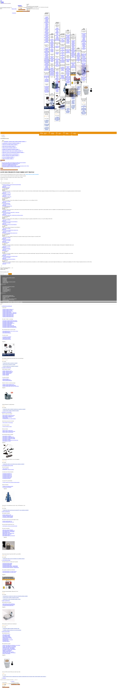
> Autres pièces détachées (83, 48)
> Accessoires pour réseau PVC (62, 60)
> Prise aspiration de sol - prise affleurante (67, 72)
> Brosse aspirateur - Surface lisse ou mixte (57, 29)
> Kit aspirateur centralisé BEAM (46, 60)
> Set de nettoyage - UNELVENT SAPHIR (57, 82)
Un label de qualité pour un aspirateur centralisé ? (46, 128)
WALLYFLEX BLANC (5, 242)
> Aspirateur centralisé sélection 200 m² (46, 39)
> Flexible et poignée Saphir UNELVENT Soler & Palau (52, 74)
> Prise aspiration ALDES (67, 80)
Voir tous (1, 168)
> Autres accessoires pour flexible (52, 60)
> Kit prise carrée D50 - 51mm (67, 35)
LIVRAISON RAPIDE (45, 133)
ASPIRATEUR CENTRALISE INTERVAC (8, 259)
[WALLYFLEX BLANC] (6, 239)
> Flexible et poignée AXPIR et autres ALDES (51, 71)
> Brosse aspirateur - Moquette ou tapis (57, 32)
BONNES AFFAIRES (67, 133)
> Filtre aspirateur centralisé (83, 34)
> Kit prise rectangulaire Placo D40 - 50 (68, 52)
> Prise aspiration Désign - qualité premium (67, 70)
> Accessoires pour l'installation (62, 78)
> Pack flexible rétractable (46, 79)
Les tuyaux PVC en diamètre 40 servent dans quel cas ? (10, 164)
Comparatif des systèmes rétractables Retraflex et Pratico (73, 107)
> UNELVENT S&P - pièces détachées (83, 74)
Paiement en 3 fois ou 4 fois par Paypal (8, 299)
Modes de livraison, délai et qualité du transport (9, 298)
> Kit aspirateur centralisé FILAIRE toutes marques (46, 49)
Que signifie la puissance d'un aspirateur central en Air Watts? (11, 166)
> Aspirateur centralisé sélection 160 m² (46, 36)
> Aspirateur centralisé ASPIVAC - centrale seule (47, 28)
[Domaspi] (2, 1)
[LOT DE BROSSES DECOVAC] (6, 203)
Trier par (1, 267)
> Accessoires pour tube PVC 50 (62, 51)
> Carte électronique (83, 43)
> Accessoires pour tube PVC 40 (62, 53)
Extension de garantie (5, 297)
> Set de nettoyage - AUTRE (57, 90)
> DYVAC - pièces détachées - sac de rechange (83, 58)
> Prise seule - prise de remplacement (68, 67)
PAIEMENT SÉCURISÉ (52, 133)
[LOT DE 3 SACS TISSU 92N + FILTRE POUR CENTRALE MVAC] (10, 212)
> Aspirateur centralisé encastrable (46, 20)
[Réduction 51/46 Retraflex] (11, 184)
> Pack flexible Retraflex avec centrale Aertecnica (73, 63)
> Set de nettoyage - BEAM (57, 85)
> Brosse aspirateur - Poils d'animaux (57, 46)
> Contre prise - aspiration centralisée (68, 40)
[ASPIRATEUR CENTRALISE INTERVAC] (9, 256)
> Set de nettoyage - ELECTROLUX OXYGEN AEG (57, 87)
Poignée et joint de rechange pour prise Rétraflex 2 (9, 224)
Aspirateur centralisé (7, 306)
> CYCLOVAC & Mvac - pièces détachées (83, 66)
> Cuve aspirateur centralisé (83, 37)
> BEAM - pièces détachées (83, 80)
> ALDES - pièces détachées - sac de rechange (83, 60)
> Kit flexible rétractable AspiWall (73, 41)
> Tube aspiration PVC (62, 39)
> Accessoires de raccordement (46, 87)
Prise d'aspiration (6, 511)
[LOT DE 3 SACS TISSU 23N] (6, 193)
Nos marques (4, 279)
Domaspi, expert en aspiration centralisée (8, 277)
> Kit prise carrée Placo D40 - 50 (67, 50)
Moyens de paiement (5, 300)
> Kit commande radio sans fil (46, 91)
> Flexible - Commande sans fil (52, 47)
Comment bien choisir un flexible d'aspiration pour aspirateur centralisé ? (51, 102)
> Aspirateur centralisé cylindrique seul (46, 17)
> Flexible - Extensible (52, 51)
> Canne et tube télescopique (52, 58)
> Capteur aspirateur (57, 37)
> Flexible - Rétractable (52, 49)
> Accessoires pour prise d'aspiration (68, 42)
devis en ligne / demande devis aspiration (8, 296)
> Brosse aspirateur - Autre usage (57, 35)
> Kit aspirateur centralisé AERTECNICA (46, 58)
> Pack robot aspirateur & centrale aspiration (78, 57)
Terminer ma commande (21, 9)
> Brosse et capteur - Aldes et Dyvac (57, 59)
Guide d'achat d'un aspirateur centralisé (46, 125)
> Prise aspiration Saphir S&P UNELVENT (67, 82)
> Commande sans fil (84, 47)
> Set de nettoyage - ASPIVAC (57, 72)
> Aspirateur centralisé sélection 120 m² (46, 34)
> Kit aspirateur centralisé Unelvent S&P (46, 63)
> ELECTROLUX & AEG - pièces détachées (83, 77)
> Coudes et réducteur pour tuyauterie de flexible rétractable (62, 69)
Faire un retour (4, 288)
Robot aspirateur (6, 600)
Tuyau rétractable (6, 560)
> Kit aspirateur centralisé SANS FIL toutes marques (46, 52)
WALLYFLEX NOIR (5, 250)
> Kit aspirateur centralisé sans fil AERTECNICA (46, 69)
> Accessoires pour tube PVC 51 (62, 48)
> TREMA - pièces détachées (83, 72)
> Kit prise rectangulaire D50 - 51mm (68, 37)
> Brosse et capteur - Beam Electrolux (57, 65)
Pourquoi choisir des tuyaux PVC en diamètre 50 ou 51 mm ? (11, 163)
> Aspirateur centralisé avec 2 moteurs (46, 22)
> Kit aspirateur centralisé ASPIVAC (46, 55)
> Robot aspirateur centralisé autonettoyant (78, 54)
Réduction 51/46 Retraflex (6, 187)
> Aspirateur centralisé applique (46, 25)
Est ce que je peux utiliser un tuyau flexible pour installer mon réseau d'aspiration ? (14, 162)
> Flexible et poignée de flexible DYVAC (51, 68)
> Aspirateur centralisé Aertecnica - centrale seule (47, 31)
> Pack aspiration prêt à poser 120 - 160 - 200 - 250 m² (46, 77)
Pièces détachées (6, 631)
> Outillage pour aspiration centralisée (62, 76)
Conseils (87, 71)
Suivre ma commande (5, 287)
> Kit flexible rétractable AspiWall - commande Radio (73, 49)
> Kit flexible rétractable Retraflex (73, 44)
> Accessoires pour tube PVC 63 (62, 55)
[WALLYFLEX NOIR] (6, 247)
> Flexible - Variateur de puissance (52, 45)
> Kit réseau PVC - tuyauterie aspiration (62, 41)
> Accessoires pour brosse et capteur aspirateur (57, 39)
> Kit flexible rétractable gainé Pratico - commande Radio (73, 55)
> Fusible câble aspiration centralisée (84, 45)
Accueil (3, 135)
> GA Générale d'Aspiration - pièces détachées (83, 68)
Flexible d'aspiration (52, 34)
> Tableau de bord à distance (46, 90)
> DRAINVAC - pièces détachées (83, 71)
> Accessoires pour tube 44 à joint (62, 58)
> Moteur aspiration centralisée (83, 39)
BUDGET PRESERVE (74, 133)
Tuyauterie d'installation (62, 34)
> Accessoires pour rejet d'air (47, 88)
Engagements (4, 278)
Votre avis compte (5, 282)
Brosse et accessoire (6, 412)
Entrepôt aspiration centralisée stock (7, 295)
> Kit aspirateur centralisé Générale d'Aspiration (46, 66)
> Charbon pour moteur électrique (83, 41)
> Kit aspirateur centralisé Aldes (46, 61)
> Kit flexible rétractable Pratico (73, 46)
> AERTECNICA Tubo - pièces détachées (83, 63)
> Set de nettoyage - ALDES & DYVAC (57, 75)
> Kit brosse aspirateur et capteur (57, 53)
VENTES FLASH (60, 133)
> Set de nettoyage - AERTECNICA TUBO (57, 78)
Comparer (18, 684)
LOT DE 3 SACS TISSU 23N (6, 196)
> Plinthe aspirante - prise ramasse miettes (68, 76)
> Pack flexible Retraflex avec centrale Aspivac (73, 67)
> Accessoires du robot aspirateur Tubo (78, 60)
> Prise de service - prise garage (67, 78)
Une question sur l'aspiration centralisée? (8, 286)
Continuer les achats (14, 684)
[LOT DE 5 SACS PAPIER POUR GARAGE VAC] (10, 230)
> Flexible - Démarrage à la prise (52, 40)
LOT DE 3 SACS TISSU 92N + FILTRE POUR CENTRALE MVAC (12, 215)
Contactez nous (4, 291)
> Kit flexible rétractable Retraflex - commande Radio (73, 52)
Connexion (12, 681)
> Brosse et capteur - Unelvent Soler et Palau (57, 62)
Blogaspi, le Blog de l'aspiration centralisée (8, 281)
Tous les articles (2, 160)
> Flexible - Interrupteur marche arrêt (52, 42)
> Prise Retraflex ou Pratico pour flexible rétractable (67, 60)
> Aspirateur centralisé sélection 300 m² (46, 41)
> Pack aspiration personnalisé (46, 81)
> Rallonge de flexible (52, 57)
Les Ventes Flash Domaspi (6, 290)
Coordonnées (4, 280)
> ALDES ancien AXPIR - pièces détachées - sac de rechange (83, 55)
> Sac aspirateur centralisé (83, 35)
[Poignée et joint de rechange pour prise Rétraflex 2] (10, 221)
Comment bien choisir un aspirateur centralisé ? (46, 121)
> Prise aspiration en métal (67, 74)
